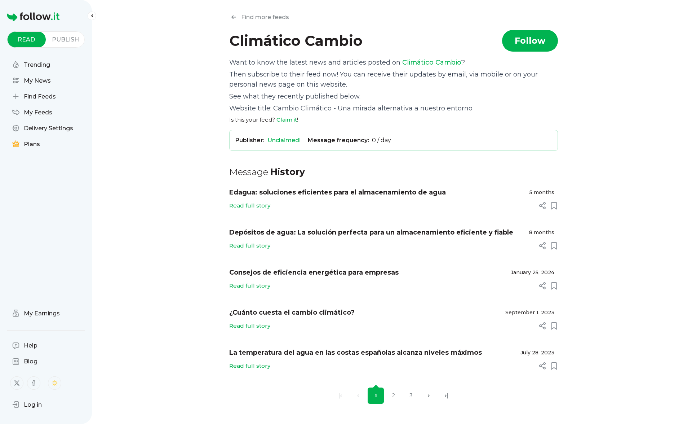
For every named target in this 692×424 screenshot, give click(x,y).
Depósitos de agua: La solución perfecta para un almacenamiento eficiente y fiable (371, 232)
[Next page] (429, 396)
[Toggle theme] (54, 383)
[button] (27, 404)
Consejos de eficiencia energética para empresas (314, 272)
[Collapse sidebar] (92, 16)
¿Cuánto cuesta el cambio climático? (292, 312)
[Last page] (446, 396)
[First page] (340, 396)
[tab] (26, 39)
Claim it (286, 119)
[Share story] (542, 206)
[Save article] (554, 206)
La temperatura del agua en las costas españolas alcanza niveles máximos (355, 353)
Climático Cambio (431, 62)
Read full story (249, 205)
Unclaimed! (284, 140)
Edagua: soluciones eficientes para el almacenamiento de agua (337, 192)
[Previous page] (358, 396)
